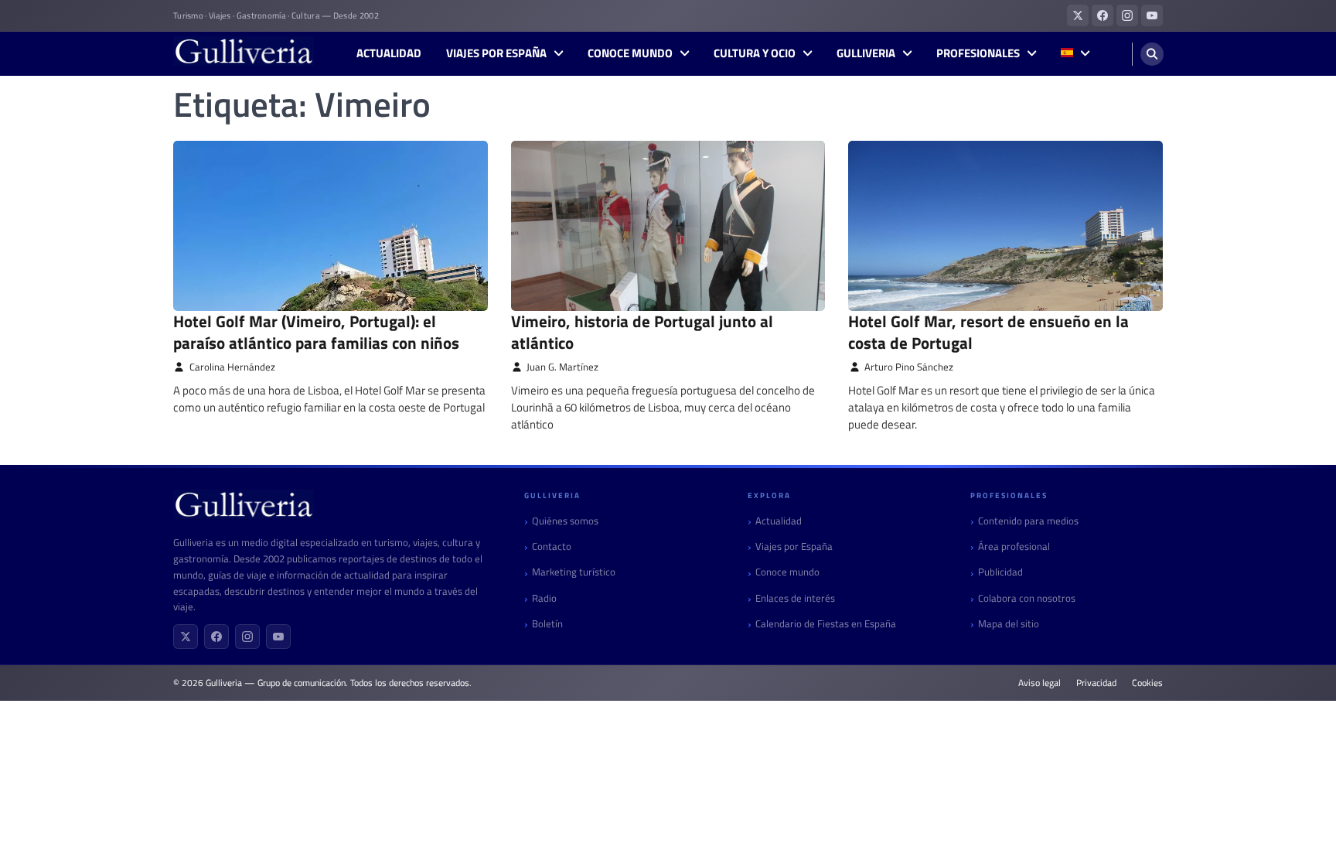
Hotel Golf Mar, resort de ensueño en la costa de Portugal (988, 331)
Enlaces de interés (795, 598)
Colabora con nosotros (1026, 598)
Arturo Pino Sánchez (908, 367)
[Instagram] (247, 636)
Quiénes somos (565, 521)
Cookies (1147, 683)
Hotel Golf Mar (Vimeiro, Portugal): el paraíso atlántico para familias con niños (316, 331)
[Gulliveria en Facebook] (1102, 15)
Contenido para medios (1028, 521)
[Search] (1152, 54)
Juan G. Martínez (562, 367)
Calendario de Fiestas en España (825, 623)
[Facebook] (216, 636)
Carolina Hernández (232, 367)
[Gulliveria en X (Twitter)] (1078, 15)
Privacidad (1096, 683)
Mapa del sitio (1008, 623)
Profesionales (978, 53)
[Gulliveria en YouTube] (1152, 15)
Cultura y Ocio (755, 53)
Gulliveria (866, 53)
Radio (544, 598)
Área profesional (1014, 546)
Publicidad (1000, 572)
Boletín (547, 623)
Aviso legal (1039, 683)
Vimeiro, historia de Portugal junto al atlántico (642, 331)
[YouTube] (278, 636)
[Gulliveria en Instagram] (1127, 15)
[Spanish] (1075, 54)
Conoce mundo (630, 53)
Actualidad (388, 53)
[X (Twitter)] (185, 636)
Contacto (551, 546)
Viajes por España (496, 53)
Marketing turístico (573, 572)
